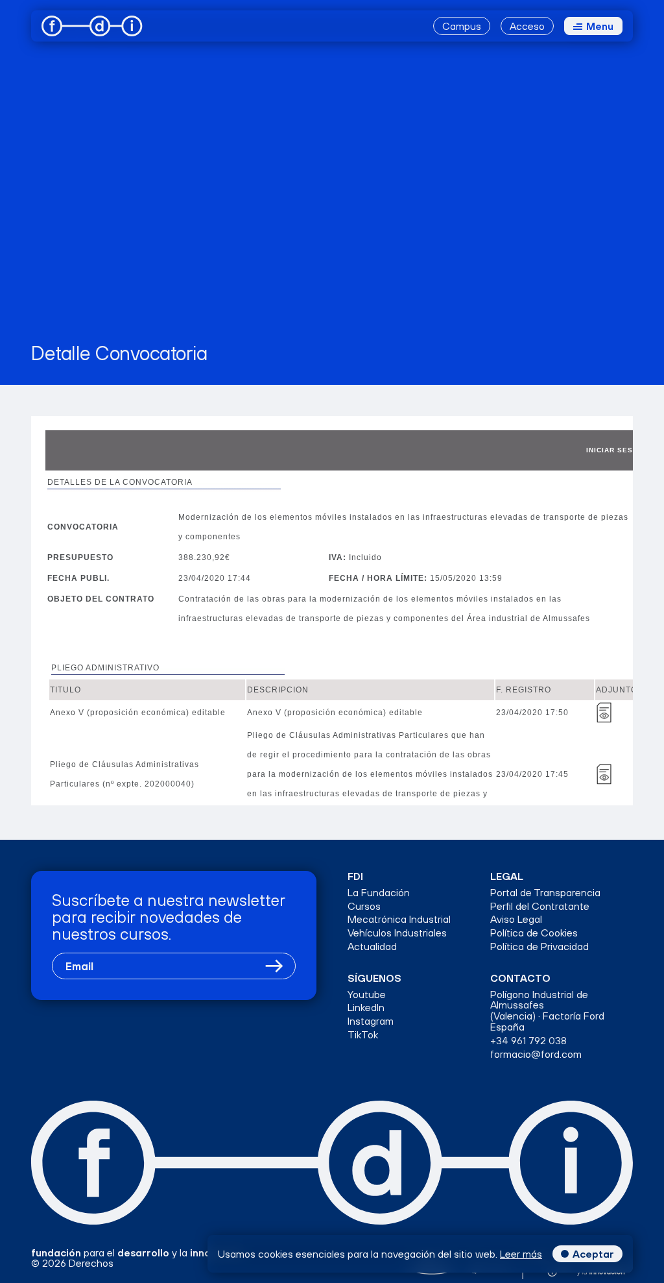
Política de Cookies (534, 932)
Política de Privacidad (539, 946)
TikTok (363, 1034)
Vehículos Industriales (397, 932)
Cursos (364, 906)
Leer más (521, 1253)
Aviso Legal (516, 919)
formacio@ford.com (536, 1054)
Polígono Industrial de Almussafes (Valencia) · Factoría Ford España (547, 1011)
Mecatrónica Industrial (399, 919)
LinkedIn (366, 1007)
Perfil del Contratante (539, 906)
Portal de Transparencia (545, 892)
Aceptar (593, 1253)
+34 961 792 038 (528, 1040)
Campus (461, 25)
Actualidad (372, 946)
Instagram (371, 1021)
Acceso (527, 25)
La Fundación (379, 892)
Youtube (367, 994)
